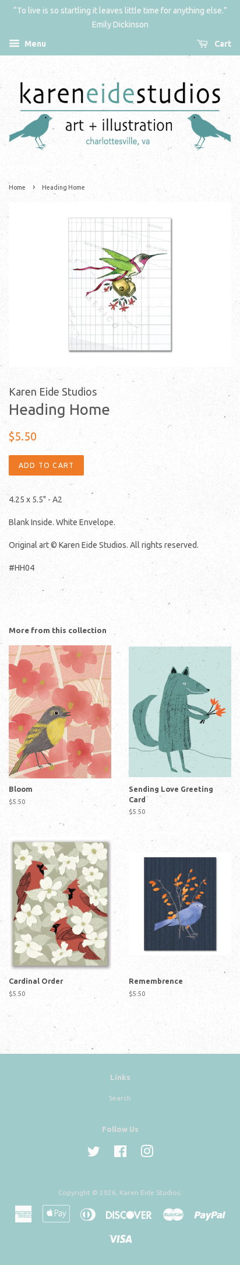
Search (120, 1098)
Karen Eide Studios (149, 1192)
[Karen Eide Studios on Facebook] (120, 1154)
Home (17, 187)
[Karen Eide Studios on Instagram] (146, 1154)
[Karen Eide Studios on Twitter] (93, 1154)
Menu (34, 43)
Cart (222, 43)
